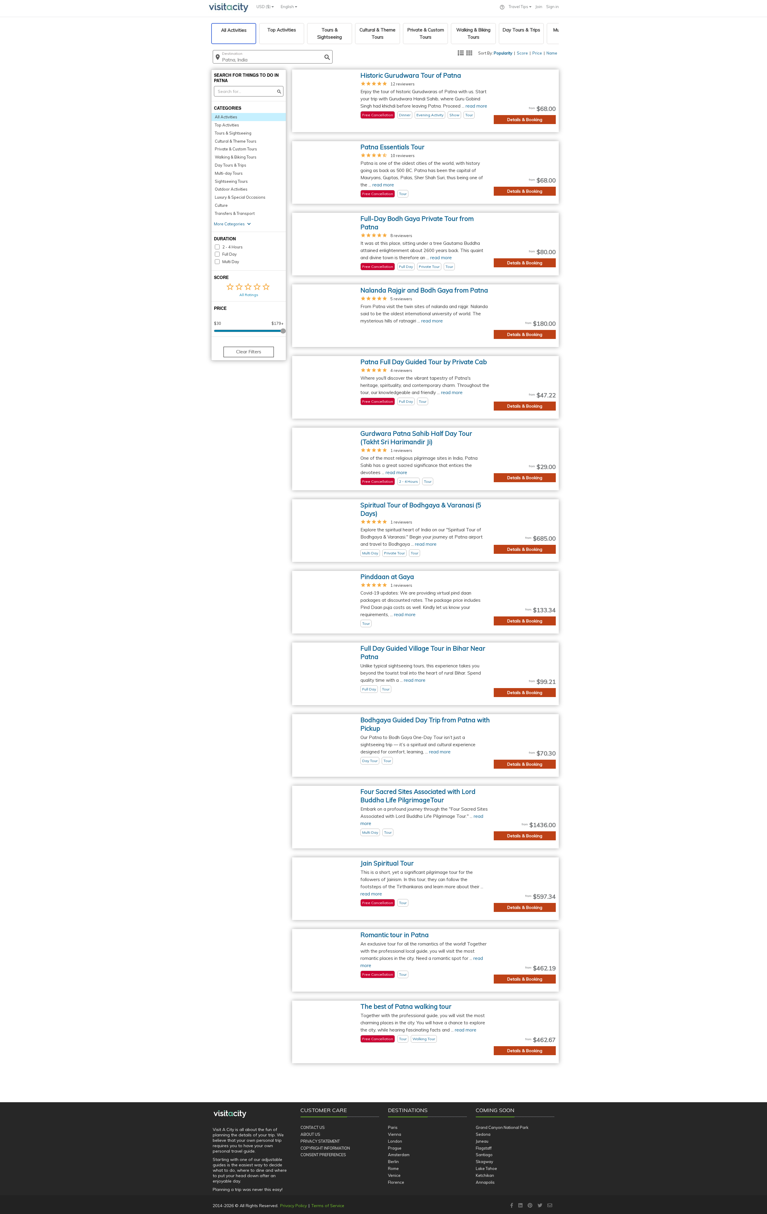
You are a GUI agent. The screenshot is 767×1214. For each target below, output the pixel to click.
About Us (310, 1134)
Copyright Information (325, 1148)
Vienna (394, 1134)
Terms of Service (327, 1205)
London (395, 1141)
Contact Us (313, 1127)
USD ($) (263, 6)
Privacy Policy (293, 1205)
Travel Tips (519, 6)
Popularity (503, 53)
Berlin (393, 1161)
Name (551, 53)
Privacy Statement (320, 1141)
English (288, 6)
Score (522, 53)
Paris (393, 1127)
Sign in (552, 6)
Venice (394, 1175)
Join (538, 6)
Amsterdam (399, 1154)
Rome (393, 1168)
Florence (396, 1182)
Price (537, 53)
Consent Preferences (323, 1154)
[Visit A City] (230, 1114)
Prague (394, 1148)
